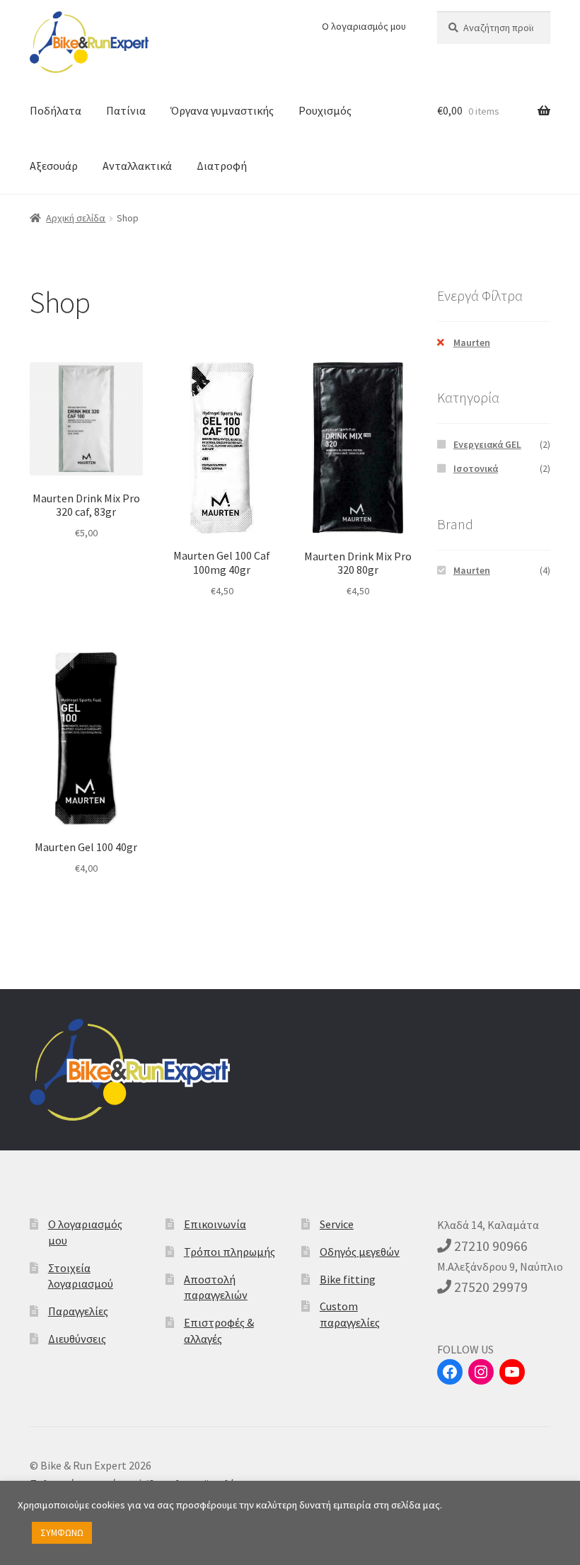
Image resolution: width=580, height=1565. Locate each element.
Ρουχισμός (325, 110)
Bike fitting (348, 1279)
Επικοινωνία (215, 1224)
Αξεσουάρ (54, 165)
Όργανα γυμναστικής (222, 110)
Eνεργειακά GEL (487, 444)
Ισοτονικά (475, 468)
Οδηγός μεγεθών (360, 1252)
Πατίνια (126, 110)
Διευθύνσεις (77, 1339)
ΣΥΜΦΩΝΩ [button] (61, 1533)
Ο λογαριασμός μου (364, 26)
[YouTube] (512, 1372)
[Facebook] (450, 1372)
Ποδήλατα (55, 110)
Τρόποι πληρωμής (229, 1252)
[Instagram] (481, 1372)
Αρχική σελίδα (75, 218)
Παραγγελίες (78, 1311)
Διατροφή (222, 165)
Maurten (471, 342)
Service (337, 1224)
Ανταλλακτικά (137, 165)
